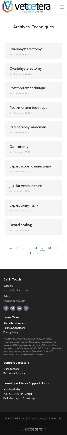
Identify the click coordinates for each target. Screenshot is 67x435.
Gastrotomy (18, 146)
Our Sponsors (11, 368)
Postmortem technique (27, 88)
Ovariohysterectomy (25, 49)
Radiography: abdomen (27, 127)
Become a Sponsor (14, 373)
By (10, 54)
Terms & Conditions (14, 327)
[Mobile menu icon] (61, 7)
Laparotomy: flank (23, 205)
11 (56, 248)
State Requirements (15, 323)
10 (49, 248)
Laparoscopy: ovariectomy (30, 166)
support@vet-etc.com (16, 290)
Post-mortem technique (28, 107)
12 (30, 252)
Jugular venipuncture (25, 186)
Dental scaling (20, 225)
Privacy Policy (11, 332)
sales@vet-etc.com (14, 300)
